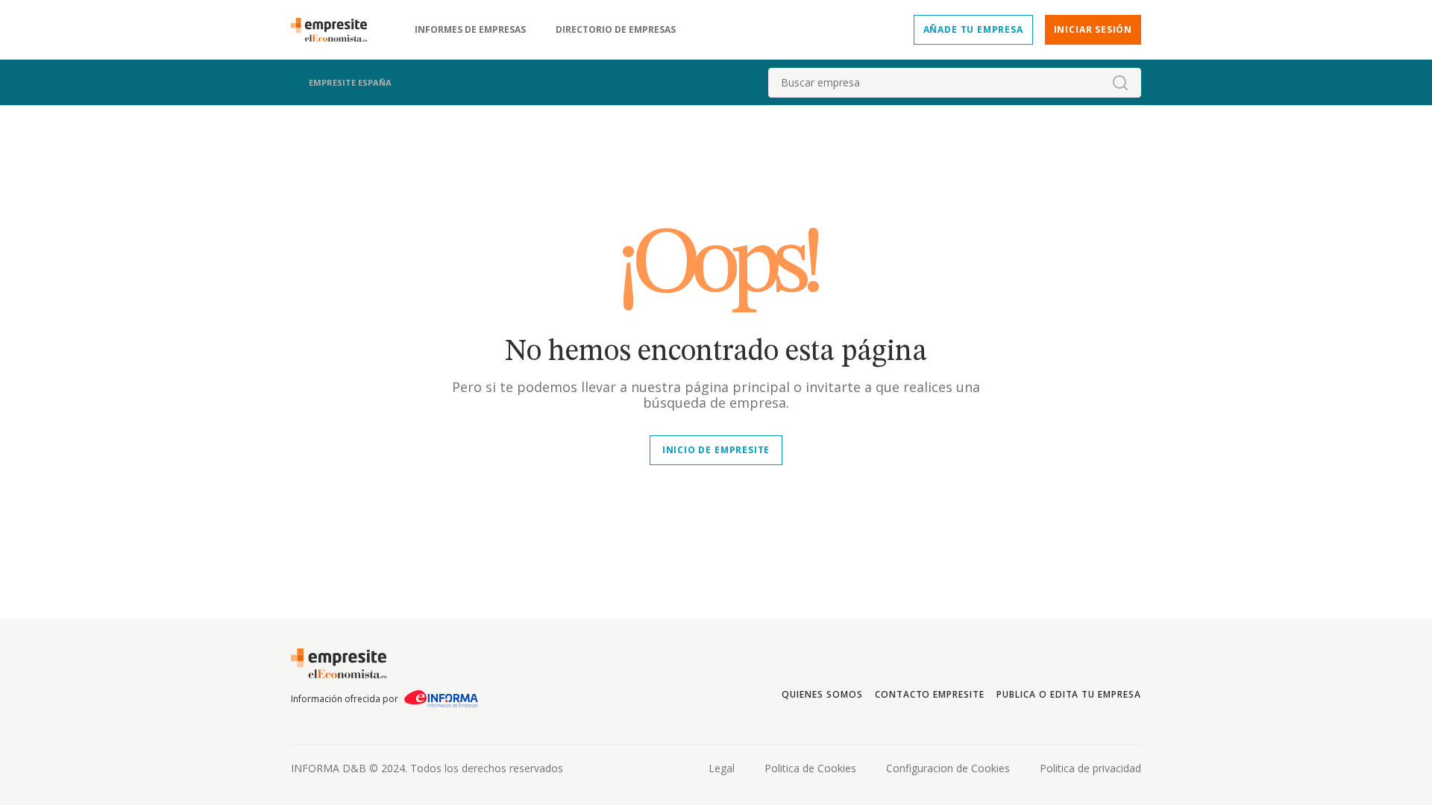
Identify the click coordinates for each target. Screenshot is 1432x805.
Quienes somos (822, 694)
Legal (722, 768)
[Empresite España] (335, 30)
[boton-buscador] (1120, 83)
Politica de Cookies (810, 768)
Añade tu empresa (973, 29)
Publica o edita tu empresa (1068, 694)
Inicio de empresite (716, 449)
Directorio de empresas (616, 30)
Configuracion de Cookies (948, 768)
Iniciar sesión (1093, 29)
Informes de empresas (470, 30)
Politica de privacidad (1090, 768)
